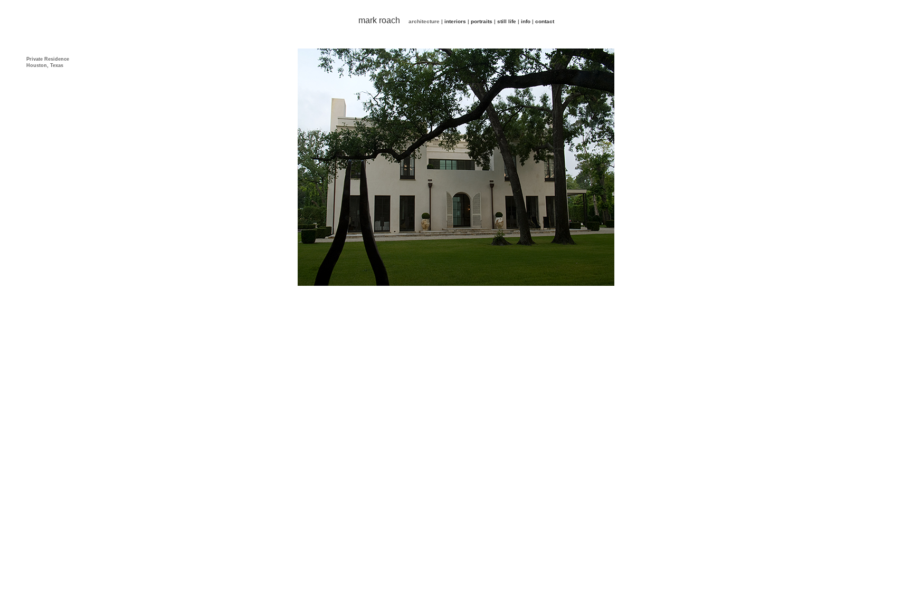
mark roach (379, 20)
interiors (455, 21)
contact (544, 21)
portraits (481, 21)
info (525, 21)
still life (506, 21)
